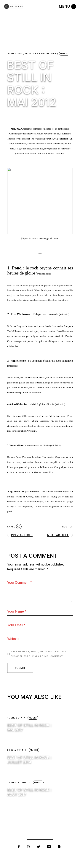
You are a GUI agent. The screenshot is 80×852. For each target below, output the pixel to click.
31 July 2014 (15, 750)
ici (49, 273)
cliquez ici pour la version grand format (39, 238)
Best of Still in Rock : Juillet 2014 (29, 759)
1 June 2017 (14, 718)
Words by (40, 54)
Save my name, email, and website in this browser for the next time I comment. (38, 654)
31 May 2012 (15, 54)
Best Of (67, 526)
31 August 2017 (17, 783)
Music (64, 53)
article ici (41, 273)
